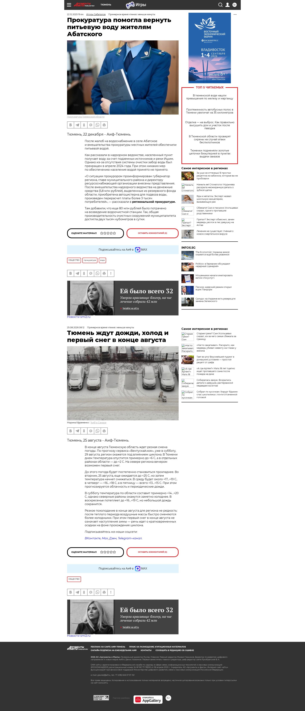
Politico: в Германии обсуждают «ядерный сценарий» (213, 265)
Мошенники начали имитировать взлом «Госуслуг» (214, 276)
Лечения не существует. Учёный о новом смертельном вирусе (215, 232)
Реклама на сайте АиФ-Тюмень (108, 647)
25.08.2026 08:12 (75, 327)
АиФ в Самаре (98, 422)
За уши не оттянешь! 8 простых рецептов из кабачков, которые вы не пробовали (217, 176)
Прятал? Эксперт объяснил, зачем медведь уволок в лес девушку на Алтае (215, 222)
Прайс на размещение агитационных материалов (157, 647)
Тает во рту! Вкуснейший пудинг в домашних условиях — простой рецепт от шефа (215, 359)
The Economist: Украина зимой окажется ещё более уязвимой (212, 253)
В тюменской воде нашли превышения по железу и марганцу (209, 97)
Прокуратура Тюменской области (85, 116)
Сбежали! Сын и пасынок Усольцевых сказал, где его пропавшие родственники (217, 210)
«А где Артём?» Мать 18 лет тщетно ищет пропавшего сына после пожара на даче (216, 371)
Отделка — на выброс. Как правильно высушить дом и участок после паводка (209, 125)
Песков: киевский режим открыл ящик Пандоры (214, 288)
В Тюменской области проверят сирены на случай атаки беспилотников (210, 139)
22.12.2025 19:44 (75, 14)
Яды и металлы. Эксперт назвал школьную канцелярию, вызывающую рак (214, 199)
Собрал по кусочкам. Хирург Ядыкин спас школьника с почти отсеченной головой (217, 394)
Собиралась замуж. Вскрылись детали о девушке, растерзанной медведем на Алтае (215, 383)
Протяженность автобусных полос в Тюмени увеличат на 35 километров (209, 111)
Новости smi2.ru (79, 317)
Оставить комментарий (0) (152, 233)
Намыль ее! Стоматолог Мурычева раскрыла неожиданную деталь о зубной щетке (216, 187)
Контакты (146, 650)
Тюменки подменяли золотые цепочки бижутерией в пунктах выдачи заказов (209, 153)
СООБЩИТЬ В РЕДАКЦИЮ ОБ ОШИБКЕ (175, 650)
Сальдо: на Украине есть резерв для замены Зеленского (215, 300)
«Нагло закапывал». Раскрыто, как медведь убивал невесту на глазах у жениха (216, 348)
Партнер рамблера (121, 698)
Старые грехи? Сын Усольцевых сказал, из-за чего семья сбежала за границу (216, 336)
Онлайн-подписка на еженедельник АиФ (114, 650)
